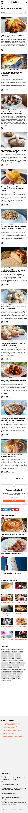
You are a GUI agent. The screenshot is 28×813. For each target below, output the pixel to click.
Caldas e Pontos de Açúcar (9, 727)
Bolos (14, 454)
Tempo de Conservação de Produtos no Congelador (15, 738)
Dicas (10, 147)
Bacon (15, 651)
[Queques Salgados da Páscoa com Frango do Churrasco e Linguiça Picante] (14, 176)
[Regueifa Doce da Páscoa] (14, 446)
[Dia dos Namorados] (21, 634)
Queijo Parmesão (7, 674)
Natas (9, 665)
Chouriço (18, 656)
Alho (4, 649)
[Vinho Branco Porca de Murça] (14, 564)
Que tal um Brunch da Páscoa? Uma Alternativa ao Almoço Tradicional (13, 419)
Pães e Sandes (13, 32)
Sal (15, 674)
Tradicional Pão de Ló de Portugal (12, 534)
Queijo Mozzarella (18, 671)
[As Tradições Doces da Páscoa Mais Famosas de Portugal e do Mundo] (14, 216)
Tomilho (11, 676)
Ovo (22, 665)
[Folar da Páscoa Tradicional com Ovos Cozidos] (14, 24)
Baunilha (11, 654)
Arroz (9, 649)
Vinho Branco (6, 678)
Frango (4, 660)
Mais (22, 47)
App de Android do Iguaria (9, 724)
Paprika (10, 667)
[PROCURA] (26, 2)
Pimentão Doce (17, 669)
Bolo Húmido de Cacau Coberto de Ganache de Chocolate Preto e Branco (14, 783)
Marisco (10, 551)
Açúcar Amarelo (7, 651)
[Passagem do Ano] (21, 597)
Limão (15, 660)
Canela (18, 654)
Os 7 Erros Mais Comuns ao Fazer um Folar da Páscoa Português (13, 151)
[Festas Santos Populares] (21, 608)
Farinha (12, 658)
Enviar (14, 501)
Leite (10, 660)
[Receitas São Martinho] (7, 608)
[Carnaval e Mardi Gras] (21, 621)
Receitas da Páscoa (7, 602)
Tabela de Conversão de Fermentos (11, 729)
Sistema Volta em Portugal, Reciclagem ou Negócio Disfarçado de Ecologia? (14, 789)
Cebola (4, 656)
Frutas (14, 109)
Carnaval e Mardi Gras (21, 627)
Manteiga (12, 662)
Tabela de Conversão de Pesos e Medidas (12, 730)
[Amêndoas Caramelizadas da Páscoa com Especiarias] (14, 369)
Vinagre (18, 676)
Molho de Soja (21, 662)
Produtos (4, 570)
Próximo (18, 478)
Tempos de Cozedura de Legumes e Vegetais (13, 736)
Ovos (4, 667)
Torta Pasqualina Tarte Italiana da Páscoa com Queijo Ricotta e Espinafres (12, 73)
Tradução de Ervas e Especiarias (10, 732)
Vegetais (15, 69)
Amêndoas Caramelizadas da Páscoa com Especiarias (14, 381)
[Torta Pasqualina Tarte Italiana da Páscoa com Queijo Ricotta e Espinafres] (14, 61)
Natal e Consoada (21, 591)
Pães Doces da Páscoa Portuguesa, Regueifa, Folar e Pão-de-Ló (13, 271)
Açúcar (21, 649)
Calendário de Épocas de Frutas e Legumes (13, 735)
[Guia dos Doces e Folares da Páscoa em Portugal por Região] (14, 296)
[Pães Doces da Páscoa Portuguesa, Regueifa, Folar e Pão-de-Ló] (14, 257)
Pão (25, 669)
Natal (4, 665)
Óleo (19, 678)
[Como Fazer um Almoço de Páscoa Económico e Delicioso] (14, 332)
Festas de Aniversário (7, 639)
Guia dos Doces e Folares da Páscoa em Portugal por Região (13, 307)
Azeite (14, 649)
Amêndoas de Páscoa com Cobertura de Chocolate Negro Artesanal (14, 113)
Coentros (5, 658)
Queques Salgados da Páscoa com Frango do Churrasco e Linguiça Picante (13, 188)
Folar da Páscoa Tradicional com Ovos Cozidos (12, 36)
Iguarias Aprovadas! (7, 591)
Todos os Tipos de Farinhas (9, 733)
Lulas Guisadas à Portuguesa (11, 554)
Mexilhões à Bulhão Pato (9, 793)
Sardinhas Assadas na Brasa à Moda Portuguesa (12, 798)
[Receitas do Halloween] (7, 621)
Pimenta (17, 667)
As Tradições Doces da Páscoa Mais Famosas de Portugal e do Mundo (13, 227)
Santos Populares (21, 614)
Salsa (20, 674)
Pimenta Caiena (6, 669)
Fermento (19, 658)
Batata (21, 651)
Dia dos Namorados (21, 639)
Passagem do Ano (21, 602)
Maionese (5, 662)
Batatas (4, 654)
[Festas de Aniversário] (7, 634)
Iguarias (19, 454)
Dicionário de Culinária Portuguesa (11, 726)
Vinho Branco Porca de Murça (11, 573)
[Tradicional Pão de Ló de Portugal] (14, 525)
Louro (21, 660)
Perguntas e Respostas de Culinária (11, 723)
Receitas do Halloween (7, 626)
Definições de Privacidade (14, 811)
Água (13, 678)
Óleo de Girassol (7, 680)
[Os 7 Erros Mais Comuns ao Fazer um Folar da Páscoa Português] (14, 139)
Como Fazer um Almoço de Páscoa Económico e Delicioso (13, 344)
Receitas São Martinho (7, 614)
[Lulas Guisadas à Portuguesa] (14, 544)
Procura (25, 12)
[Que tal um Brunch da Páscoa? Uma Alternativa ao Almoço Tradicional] (14, 407)
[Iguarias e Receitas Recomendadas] (7, 585)
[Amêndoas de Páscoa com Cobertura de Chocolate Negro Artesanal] (14, 101)
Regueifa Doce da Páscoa (9, 457)
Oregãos (16, 665)
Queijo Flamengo (7, 671)
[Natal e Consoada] (21, 585)
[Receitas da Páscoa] (7, 597)
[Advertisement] (14, 699)
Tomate (4, 676)
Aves (10, 69)
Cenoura (11, 656)
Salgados (11, 184)
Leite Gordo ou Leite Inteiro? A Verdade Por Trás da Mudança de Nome (14, 778)
